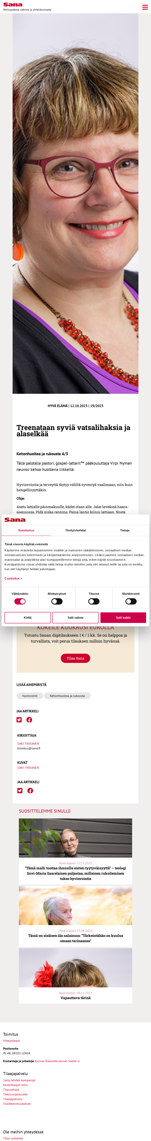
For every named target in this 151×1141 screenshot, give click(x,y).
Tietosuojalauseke (15, 1094)
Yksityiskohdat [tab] (75, 530)
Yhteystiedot (11, 1041)
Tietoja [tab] (125, 530)
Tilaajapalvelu (13, 1099)
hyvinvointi (29, 696)
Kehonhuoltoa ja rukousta (67, 696)
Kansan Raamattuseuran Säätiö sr (57, 1061)
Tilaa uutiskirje (13, 1138)
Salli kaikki (123, 617)
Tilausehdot (11, 1089)
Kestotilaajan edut (15, 1085)
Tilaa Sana (75, 658)
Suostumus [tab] (26, 530)
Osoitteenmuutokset (16, 1104)
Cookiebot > (13, 578)
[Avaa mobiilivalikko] (145, 6)
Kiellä (27, 617)
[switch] (57, 601)
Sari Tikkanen (28, 743)
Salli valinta (75, 617)
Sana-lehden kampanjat (19, 1080)
